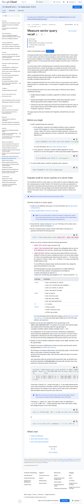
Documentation (36, 24)
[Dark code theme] (74, 139)
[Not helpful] (77, 24)
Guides (4, 10)
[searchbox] (11, 15)
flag (47, 224)
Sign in (80, 2)
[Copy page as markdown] (41, 34)
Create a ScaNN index (37, 436)
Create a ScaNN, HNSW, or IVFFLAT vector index (44, 211)
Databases (44, 24)
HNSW (36, 293)
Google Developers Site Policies (68, 460)
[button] (10, 39)
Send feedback (72, 31)
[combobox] (43, 1)
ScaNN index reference (49, 347)
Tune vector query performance (39, 442)
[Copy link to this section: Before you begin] (44, 120)
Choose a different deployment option (37, 19)
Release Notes (43, 480)
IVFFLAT (37, 307)
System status (43, 483)
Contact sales (27, 484)
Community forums (44, 475)
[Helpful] (75, 24)
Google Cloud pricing (29, 478)
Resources (21, 10)
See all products (28, 475)
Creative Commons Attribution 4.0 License (68, 459)
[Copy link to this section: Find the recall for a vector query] (54, 203)
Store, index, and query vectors (58, 147)
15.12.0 (50, 51)
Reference (12, 10)
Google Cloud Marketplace (27, 481)
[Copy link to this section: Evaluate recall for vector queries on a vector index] (74, 178)
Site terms (40, 494)
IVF (35, 304)
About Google (27, 494)
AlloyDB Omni (10, 7)
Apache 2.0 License (46, 460)
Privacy (34, 494)
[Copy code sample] (76, 139)
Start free (77, 7)
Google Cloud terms (50, 494)
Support (41, 478)
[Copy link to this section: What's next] (39, 432)
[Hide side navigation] (19, 501)
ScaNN (36, 282)
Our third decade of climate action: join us (35, 497)
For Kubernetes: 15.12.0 (27, 7)
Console (58, 2)
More (23, 2)
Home (28, 24)
